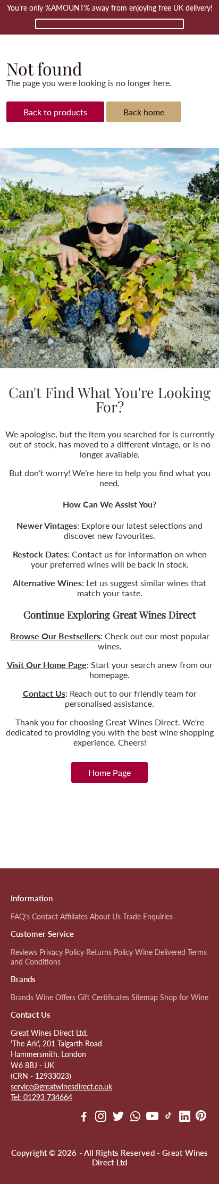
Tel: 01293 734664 (41, 1097)
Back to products (55, 112)
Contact (45, 916)
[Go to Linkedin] (184, 1117)
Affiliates (74, 916)
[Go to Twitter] (118, 1117)
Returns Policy (109, 952)
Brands (22, 997)
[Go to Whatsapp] (135, 1117)
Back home (143, 112)
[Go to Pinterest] (201, 1117)
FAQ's (20, 916)
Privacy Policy (61, 952)
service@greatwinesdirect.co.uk (61, 1086)
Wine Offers (55, 997)
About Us (105, 916)
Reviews (24, 952)
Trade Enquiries (148, 916)
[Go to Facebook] (84, 1117)
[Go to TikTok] (168, 1117)
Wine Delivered (160, 952)
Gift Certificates (103, 997)
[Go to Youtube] (152, 1117)
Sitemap (144, 997)
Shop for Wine (184, 997)
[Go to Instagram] (100, 1117)
